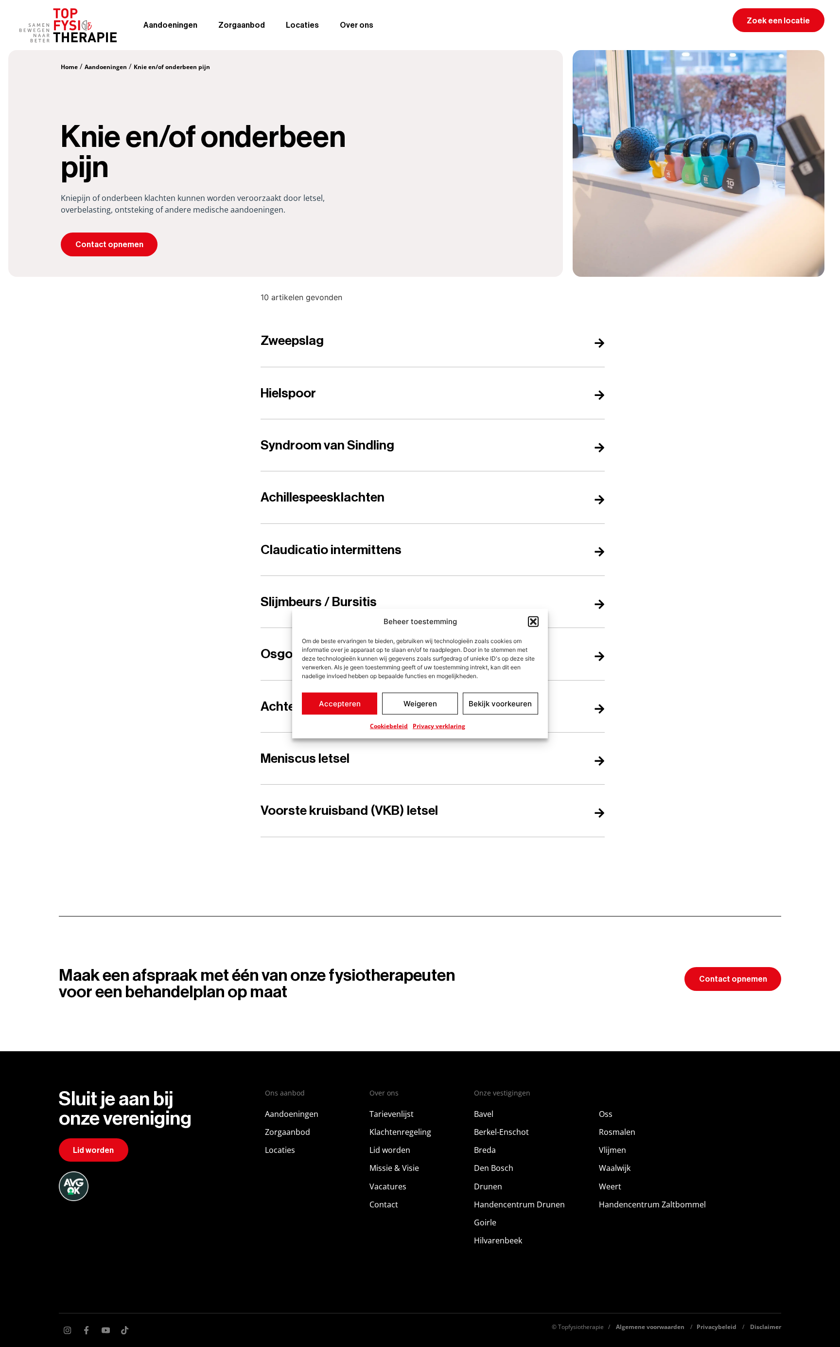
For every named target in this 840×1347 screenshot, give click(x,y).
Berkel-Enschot (501, 1132)
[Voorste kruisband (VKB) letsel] (599, 813)
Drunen (488, 1186)
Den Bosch (493, 1168)
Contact (383, 1204)
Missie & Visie (394, 1168)
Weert (610, 1186)
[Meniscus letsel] (599, 760)
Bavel (483, 1114)
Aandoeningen (170, 25)
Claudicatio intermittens (331, 550)
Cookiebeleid (389, 726)
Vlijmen (612, 1150)
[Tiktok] (125, 1330)
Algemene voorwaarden (650, 1327)
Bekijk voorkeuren (500, 703)
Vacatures (387, 1186)
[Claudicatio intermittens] (599, 551)
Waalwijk (614, 1168)
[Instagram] (67, 1330)
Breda (485, 1150)
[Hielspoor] (599, 395)
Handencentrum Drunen (519, 1204)
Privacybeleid (716, 1327)
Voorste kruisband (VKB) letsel (349, 810)
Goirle (485, 1222)
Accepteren (340, 703)
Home (69, 67)
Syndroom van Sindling (327, 445)
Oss (605, 1114)
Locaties (302, 25)
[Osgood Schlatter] (599, 656)
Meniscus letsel (305, 758)
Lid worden (389, 1150)
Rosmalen (617, 1132)
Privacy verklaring (439, 726)
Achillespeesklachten (323, 497)
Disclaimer (765, 1327)
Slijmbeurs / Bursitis (319, 602)
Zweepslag (292, 340)
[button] (533, 622)
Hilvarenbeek (498, 1240)
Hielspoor (288, 393)
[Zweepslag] (599, 343)
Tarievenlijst (391, 1114)
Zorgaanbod (241, 25)
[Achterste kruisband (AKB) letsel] (599, 708)
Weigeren (420, 703)
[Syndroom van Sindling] (599, 447)
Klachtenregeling (400, 1132)
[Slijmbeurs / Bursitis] (599, 604)
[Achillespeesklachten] (599, 499)
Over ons (356, 25)
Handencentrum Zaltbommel (652, 1204)
